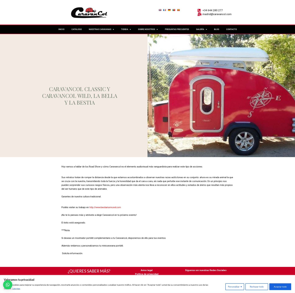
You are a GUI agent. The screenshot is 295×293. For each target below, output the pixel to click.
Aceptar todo (280, 286)
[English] (160, 10)
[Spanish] (178, 10)
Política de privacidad (146, 274)
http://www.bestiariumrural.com (105, 207)
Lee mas (16, 288)
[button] (7, 284)
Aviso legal (147, 270)
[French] (164, 10)
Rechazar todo (257, 286)
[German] (169, 10)
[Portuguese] (173, 10)
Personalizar (234, 286)
